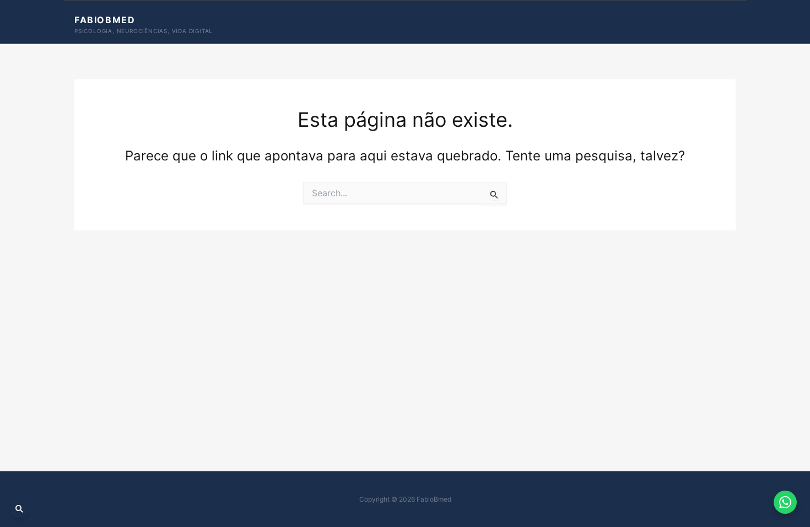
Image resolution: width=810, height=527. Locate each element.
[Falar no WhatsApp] (785, 502)
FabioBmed (104, 19)
